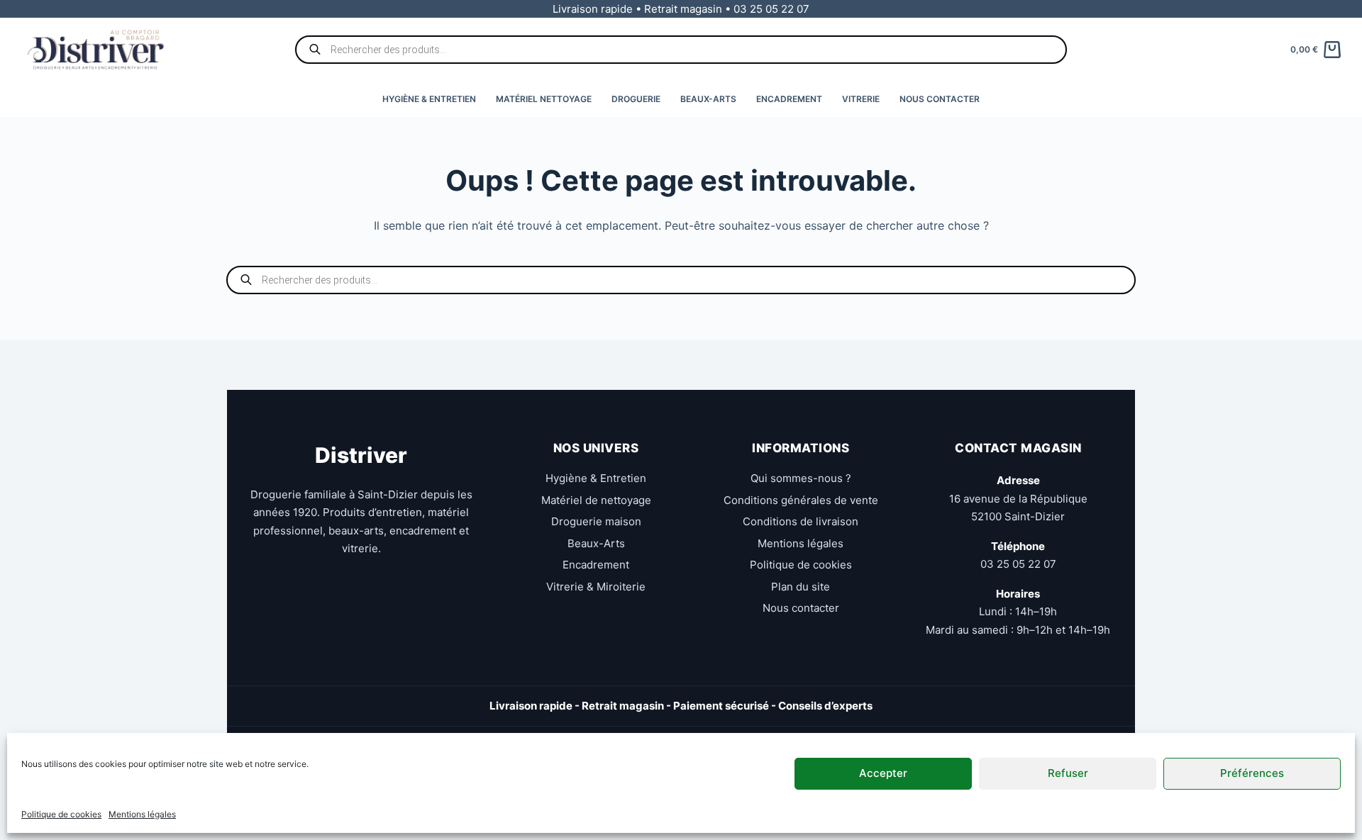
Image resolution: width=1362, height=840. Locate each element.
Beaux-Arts (708, 99)
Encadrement (789, 99)
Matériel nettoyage (544, 99)
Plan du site (800, 586)
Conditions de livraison (800, 521)
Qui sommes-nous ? (801, 478)
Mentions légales (142, 814)
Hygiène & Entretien (429, 99)
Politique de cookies (61, 814)
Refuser (1068, 773)
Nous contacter (939, 99)
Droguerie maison (596, 521)
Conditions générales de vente (801, 500)
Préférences (1252, 773)
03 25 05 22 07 (1018, 564)
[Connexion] (1335, 9)
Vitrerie (861, 99)
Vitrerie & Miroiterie (596, 586)
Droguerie (635, 99)
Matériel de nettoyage (596, 500)
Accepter (883, 773)
